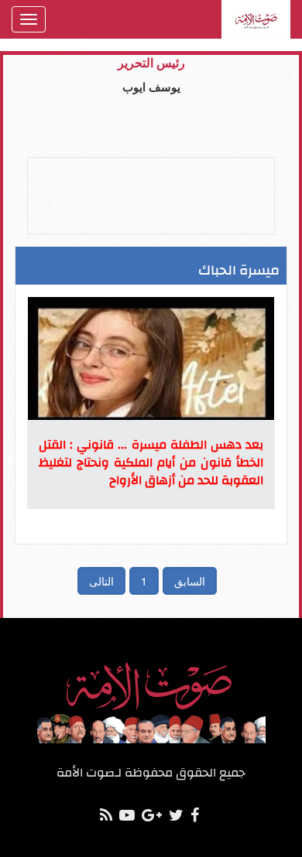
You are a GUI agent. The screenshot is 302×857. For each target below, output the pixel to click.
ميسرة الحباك (239, 270)
